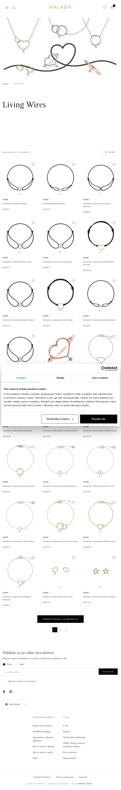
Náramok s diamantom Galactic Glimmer (97, 205)
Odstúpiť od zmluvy (42, 777)
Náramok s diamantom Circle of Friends (60, 541)
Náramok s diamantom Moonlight (17, 430)
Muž (22, 664)
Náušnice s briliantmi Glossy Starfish (99, 596)
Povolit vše (98, 418)
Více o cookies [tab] (100, 377)
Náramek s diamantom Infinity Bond (99, 319)
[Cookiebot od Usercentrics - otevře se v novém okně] (103, 368)
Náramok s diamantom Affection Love (99, 541)
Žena (9, 664)
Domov (6, 83)
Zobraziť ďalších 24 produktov (60, 619)
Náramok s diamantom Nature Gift (98, 485)
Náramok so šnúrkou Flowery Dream (18, 319)
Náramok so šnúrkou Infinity (15, 203)
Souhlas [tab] (21, 377)
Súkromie (83, 777)
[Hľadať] (14, 8)
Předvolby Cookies (58, 418)
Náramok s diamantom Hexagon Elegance (17, 598)
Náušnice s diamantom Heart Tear (58, 596)
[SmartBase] (84, 783)
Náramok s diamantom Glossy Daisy (18, 541)
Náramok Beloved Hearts (54, 203)
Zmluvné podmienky (65, 777)
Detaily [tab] (60, 377)
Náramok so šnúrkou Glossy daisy (17, 261)
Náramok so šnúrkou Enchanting (57, 261)
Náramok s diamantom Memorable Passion (98, 263)
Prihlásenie (108, 671)
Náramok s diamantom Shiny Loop (58, 319)
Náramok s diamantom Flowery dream (59, 485)
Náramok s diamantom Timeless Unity (100, 430)
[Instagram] (10, 691)
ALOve (5, 199)
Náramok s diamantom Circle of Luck (19, 485)
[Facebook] (4, 691)
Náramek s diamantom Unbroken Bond (60, 430)
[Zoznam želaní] (104, 7)
